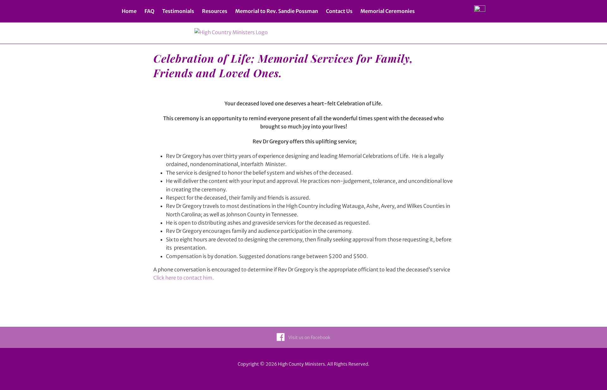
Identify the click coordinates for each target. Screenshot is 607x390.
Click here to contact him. (183, 278)
